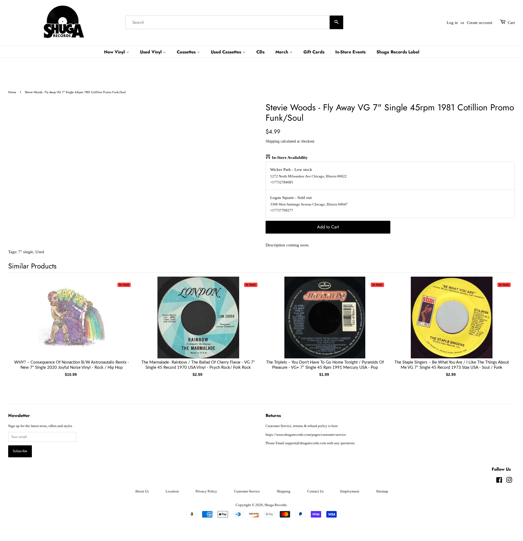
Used (39, 252)
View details (71, 323)
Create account (479, 22)
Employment (349, 491)
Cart (511, 22)
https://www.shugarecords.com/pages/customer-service (306, 435)
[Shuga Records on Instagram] (509, 481)
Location (172, 491)
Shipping (272, 141)
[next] (502, 320)
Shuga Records (275, 505)
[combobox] (234, 22)
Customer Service (247, 491)
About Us (142, 491)
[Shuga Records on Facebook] (499, 481)
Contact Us (315, 491)
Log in (452, 22)
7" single (25, 252)
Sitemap (382, 491)
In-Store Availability (290, 157)
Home (12, 92)
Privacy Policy (206, 491)
